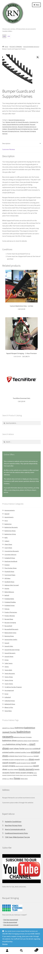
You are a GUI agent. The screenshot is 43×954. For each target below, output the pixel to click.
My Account (7, 950)
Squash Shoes (8, 656)
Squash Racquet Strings (12, 650)
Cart (33, 948)
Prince (24, 756)
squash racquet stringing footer (24, 766)
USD (9, 36)
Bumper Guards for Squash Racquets (17, 122)
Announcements (9, 510)
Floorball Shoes (9, 571)
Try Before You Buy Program (13, 687)
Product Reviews (9, 616)
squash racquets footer (23, 763)
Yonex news (24, 779)
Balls (6, 537)
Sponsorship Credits (10, 639)
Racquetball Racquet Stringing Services (20, 129)
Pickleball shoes (9, 605)
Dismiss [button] (5, 944)
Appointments (9, 517)
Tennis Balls (8, 670)
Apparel (6, 514)
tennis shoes (19, 775)
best (28, 744)
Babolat (12, 728)
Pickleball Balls (9, 599)
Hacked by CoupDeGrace (13, 822)
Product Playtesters (10, 612)
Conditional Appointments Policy (16, 833)
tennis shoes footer (28, 775)
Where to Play (8, 707)
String (6, 660)
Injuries (6, 588)
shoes (31, 759)
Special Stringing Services (31, 47)
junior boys (29, 749)
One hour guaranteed (10, 920)
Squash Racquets (9, 653)
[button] (37, 57)
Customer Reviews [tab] (8, 149)
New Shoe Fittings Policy (13, 825)
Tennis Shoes (8, 677)
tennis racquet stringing (24, 772)
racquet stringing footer (16, 759)
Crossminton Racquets (11, 551)
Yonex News (8, 711)
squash (37, 759)
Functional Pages (9, 575)
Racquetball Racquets (11, 629)
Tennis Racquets (9, 673)
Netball (6, 595)
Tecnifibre (11, 769)
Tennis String (8, 680)
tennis (16, 769)
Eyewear (7, 565)
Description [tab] (6, 143)
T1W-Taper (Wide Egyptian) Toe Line (17, 837)
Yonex (17, 778)
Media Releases (9, 592)
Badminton (8, 524)
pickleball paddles (8, 752)
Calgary (6, 541)
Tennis (6, 667)
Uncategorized (9, 690)
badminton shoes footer (24, 741)
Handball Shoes (9, 582)
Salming (26, 759)
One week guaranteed (10, 925)
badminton (19, 727)
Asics (6, 520)
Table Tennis (8, 663)
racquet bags (30, 756)
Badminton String (10, 534)
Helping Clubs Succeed (11, 585)
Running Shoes (9, 636)
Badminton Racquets (11, 527)
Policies (6, 609)
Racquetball (8, 626)
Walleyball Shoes (9, 704)
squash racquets (9, 762)
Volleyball (7, 697)
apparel (4, 728)
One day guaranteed (10, 922)
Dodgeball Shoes (9, 558)
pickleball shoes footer (15, 756)
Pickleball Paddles (10, 602)
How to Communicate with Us (15, 829)
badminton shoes (9, 740)
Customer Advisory (10, 554)
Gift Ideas (7, 578)
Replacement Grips (10, 633)
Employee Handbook (10, 561)
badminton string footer (16, 744)
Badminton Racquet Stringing (23, 737)
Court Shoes (8, 548)
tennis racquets (26, 769)
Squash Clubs (8, 646)
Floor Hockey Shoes (10, 568)
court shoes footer (17, 748)
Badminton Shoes (10, 531)
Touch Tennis (8, 684)
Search (21, 950)
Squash (6, 643)
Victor (6, 694)
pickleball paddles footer (22, 752)
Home (6, 47)
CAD (4, 36)
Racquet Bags (8, 619)
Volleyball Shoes (9, 701)
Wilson (12, 779)
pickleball (36, 748)
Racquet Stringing (10, 622)
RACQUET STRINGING (16, 47)
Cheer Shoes (8, 544)
